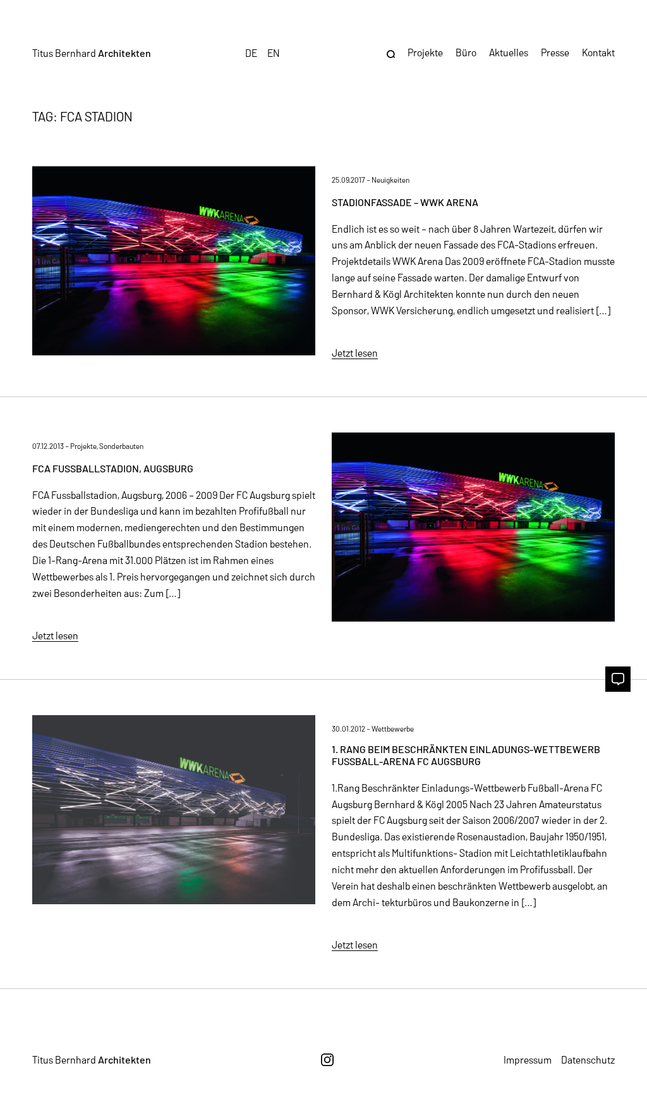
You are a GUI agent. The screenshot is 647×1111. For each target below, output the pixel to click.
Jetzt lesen (355, 353)
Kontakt (598, 52)
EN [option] (273, 53)
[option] (274, 53)
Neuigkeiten (390, 179)
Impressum (528, 1059)
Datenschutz (588, 1059)
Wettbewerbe (393, 728)
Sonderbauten (121, 445)
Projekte (83, 445)
